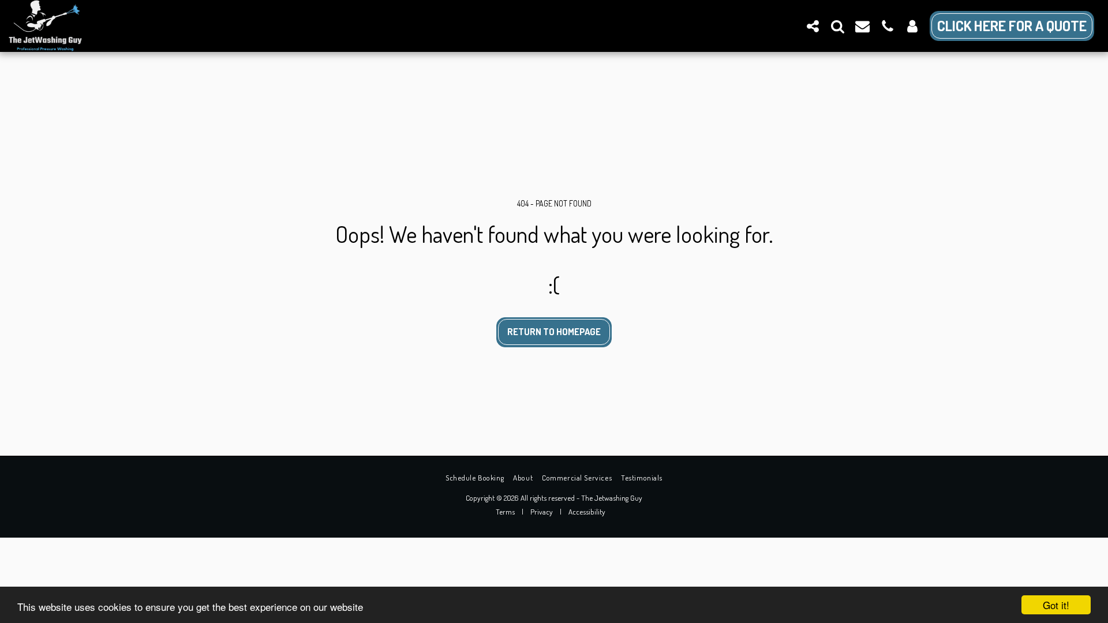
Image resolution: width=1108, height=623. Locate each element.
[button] (813, 25)
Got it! (1056, 605)
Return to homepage (554, 331)
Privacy (541, 511)
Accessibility (586, 511)
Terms (505, 511)
